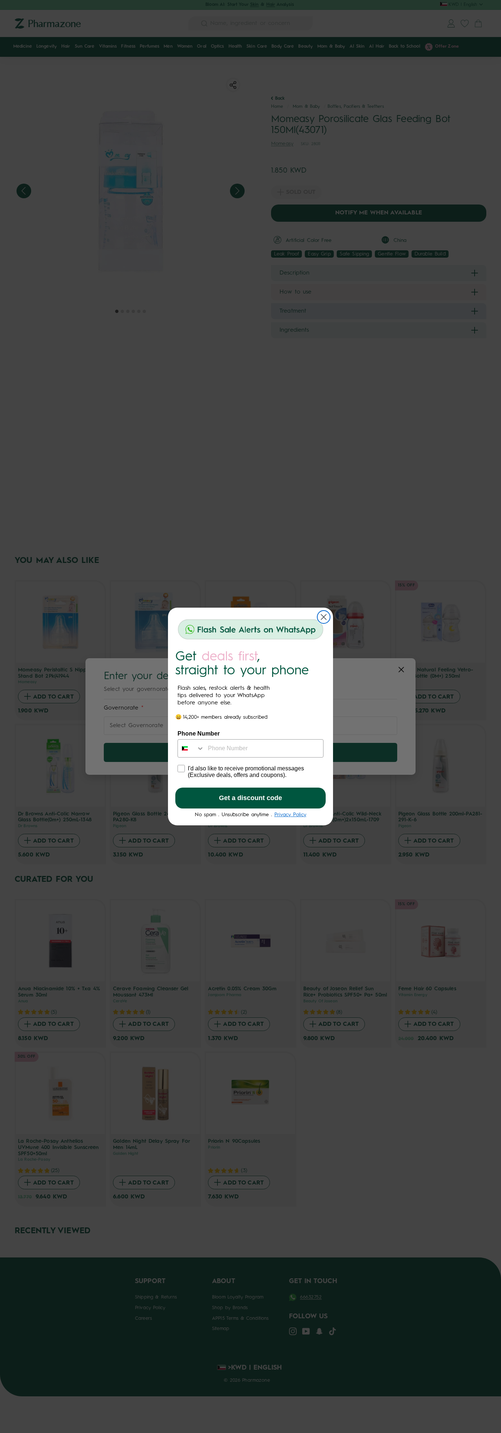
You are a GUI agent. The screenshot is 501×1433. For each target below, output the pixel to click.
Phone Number (199, 733)
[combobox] (191, 748)
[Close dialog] (323, 617)
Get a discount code (250, 798)
